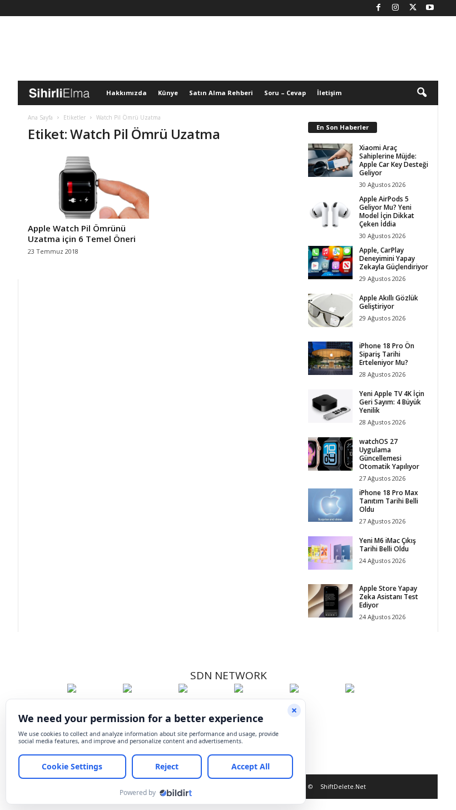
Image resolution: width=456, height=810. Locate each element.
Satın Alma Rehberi (221, 92)
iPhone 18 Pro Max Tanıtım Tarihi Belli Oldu (388, 501)
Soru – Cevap (285, 92)
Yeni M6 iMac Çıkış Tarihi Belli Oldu (387, 545)
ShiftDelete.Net (343, 786)
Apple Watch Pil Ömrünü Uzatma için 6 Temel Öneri (82, 233)
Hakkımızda (126, 92)
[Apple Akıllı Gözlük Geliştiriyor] (330, 310)
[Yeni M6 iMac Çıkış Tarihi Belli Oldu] (330, 553)
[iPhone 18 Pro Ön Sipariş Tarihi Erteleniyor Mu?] (330, 358)
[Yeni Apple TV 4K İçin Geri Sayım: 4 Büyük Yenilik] (330, 406)
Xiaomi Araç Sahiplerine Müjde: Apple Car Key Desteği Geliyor (393, 160)
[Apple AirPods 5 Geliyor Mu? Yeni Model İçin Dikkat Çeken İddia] (330, 211)
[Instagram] (395, 8)
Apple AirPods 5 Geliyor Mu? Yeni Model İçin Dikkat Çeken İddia (386, 211)
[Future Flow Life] (370, 709)
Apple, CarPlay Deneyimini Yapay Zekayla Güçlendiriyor (393, 258)
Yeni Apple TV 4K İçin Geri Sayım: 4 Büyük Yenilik (391, 402)
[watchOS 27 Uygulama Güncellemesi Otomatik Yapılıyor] (330, 454)
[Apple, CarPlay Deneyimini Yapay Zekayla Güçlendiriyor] (330, 262)
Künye (168, 92)
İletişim (329, 92)
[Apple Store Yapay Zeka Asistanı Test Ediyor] (330, 601)
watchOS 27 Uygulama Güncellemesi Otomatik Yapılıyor (389, 454)
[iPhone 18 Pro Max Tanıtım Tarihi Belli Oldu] (330, 505)
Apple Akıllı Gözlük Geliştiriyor (388, 302)
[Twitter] (412, 8)
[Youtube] (430, 8)
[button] (421, 93)
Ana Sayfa (40, 117)
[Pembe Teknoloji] (315, 709)
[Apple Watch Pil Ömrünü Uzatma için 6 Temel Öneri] (88, 186)
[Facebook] (378, 8)
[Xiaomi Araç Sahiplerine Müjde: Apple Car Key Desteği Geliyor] (330, 160)
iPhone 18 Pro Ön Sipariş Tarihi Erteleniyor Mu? (386, 354)
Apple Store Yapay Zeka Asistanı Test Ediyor (388, 597)
